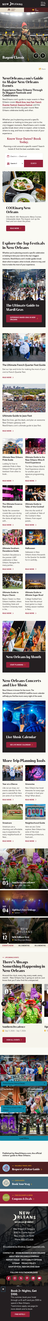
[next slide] (43, 55)
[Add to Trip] (39, 987)
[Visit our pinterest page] (27, 1278)
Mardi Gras (21, 102)
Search (33, 163)
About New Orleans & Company (24, 1256)
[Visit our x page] (20, 1278)
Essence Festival (25, 105)
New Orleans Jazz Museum (22, 940)
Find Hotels (20, 1314)
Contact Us (8, 1253)
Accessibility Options (31, 1260)
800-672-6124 (27, 1239)
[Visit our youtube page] (39, 1278)
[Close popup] (3, 1289)
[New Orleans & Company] (12, 4)
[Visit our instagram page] (14, 1278)
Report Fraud (12, 1260)
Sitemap (16, 1263)
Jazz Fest (30, 102)
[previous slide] (36, 55)
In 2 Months (24, 946)
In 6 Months (40, 946)
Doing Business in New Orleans (30, 1253)
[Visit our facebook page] (8, 1278)
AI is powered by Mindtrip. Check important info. (24, 1246)
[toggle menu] (43, 4)
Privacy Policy (29, 1263)
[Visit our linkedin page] (33, 1278)
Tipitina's (17, 913)
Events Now (8, 946)
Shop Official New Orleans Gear (24, 1267)
